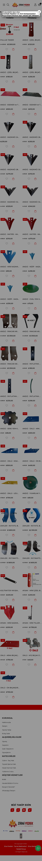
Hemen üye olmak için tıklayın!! (25, 15)
